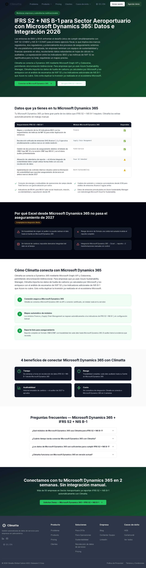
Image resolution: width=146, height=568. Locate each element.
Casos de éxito (82, 4)
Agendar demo (134, 4)
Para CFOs (80, 530)
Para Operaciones (83, 535)
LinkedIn (103, 539)
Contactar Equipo (107, 535)
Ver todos (128, 539)
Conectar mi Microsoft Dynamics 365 (33, 83)
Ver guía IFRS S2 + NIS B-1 (71, 83)
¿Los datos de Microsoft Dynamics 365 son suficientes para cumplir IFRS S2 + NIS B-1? (71, 446)
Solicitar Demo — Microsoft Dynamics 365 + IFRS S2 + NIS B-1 (71, 502)
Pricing (58, 4)
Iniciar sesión (117, 4)
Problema (34, 4)
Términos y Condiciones (135, 563)
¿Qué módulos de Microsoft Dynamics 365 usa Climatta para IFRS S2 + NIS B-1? (67, 430)
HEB (126, 530)
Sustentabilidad (81, 539)
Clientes (68, 4)
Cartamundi (129, 535)
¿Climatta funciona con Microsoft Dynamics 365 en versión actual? (62, 454)
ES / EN (102, 4)
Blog (102, 530)
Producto (46, 4)
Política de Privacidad (115, 563)
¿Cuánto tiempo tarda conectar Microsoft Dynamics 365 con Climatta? (64, 438)
